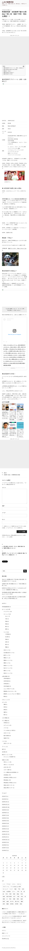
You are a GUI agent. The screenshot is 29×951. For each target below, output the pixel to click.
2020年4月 (4, 823)
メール (4, 512)
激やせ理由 (18, 474)
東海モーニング (7, 665)
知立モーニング (7, 668)
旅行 (3, 749)
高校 (21, 903)
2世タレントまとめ (8, 764)
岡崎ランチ (6, 662)
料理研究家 (14, 474)
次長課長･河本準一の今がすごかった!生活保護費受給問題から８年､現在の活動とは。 (5, 433)
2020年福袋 (6, 678)
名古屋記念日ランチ (8, 652)
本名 (22, 896)
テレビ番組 (4, 720)
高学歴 (16, 903)
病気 (18, 899)
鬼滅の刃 (6, 738)
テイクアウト (7, 611)
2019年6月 (4, 850)
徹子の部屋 (6, 735)
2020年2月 (4, 828)
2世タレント (6, 762)
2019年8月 (4, 845)
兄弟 (23, 889)
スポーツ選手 (7, 769)
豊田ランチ (6, 670)
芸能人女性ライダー (8, 785)
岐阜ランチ (6, 655)
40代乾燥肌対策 (5, 606)
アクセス (9, 884)
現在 (10, 899)
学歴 (10, 894)
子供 (7, 894)
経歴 (4, 901)
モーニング (6, 614)
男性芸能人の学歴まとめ (9, 782)
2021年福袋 (6, 686)
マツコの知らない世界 (9, 730)
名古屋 (6, 636)
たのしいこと (5, 699)
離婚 (8, 903)
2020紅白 (6, 722)
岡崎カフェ (6, 657)
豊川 (6, 626)
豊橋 (6, 647)
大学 (18, 891)
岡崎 (5, 704)
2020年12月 (4, 801)
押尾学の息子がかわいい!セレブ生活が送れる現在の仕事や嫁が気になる (12, 432)
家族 (18, 894)
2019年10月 (4, 839)
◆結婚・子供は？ (7, 71)
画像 (14, 899)
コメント (4, 487)
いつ (4, 884)
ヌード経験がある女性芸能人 (10, 772)
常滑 (5, 707)
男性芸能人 (6, 780)
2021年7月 (4, 796)
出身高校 (9, 891)
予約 (19, 889)
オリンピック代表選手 (9, 756)
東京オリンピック (6, 754)
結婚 (8, 901)
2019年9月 (4, 842)
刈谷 (6, 618)
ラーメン (4, 746)
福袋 (22, 899)
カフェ (3, 702)
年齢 (4, 896)
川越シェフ (10, 474)
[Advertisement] (14, 50)
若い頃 (11, 901)
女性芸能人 (6, 774)
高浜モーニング (7, 673)
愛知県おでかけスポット (9, 691)
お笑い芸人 (6, 767)
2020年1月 (4, 831)
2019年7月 (4, 847)
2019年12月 (4, 834)
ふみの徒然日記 (8, 2)
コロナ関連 (4, 717)
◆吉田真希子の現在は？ (9, 72)
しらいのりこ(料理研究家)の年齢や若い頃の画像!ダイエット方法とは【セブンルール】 (5, 415)
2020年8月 (4, 812)
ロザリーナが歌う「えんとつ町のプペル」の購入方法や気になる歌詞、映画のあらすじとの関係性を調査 (12, 415)
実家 (14, 894)
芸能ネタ (5, 472)
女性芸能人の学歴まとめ (9, 777)
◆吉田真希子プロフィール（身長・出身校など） (14, 67)
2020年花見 (6, 681)
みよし (6, 616)
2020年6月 (4, 818)
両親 (15, 889)
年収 (22, 894)
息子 (14, 896)
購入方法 (17, 901)
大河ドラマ (6, 733)
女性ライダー (7, 743)
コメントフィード (6, 935)
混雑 (4, 899)
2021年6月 (4, 799)
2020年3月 (4, 826)
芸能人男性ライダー (8, 787)
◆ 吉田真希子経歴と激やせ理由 (10, 69)
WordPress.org (5, 938)
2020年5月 (4, 820)
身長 (4, 903)
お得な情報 (4, 676)
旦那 (18, 896)
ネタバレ (19, 884)
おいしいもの (5, 609)
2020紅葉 (6, 683)
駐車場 (11, 903)
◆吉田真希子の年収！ (8, 73)
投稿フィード (5, 933)
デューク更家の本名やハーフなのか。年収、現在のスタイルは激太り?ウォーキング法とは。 (20, 433)
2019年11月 (4, 837)
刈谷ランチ (6, 650)
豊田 (6, 629)
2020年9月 (4, 809)
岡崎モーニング (7, 660)
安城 (6, 621)
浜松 (6, 641)
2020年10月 (4, 807)
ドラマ (5, 727)
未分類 (3, 751)
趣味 (22, 901)
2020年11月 (4, 804)
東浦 (6, 624)
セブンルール (7, 725)
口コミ (13, 891)
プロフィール (6, 886)
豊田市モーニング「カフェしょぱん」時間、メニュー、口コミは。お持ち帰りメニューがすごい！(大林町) (20, 415)
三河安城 (7, 634)
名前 (3, 505)
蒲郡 (5, 712)
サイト (3, 519)
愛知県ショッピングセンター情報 (11, 693)
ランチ (5, 632)
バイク (3, 741)
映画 (5, 696)
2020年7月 (4, 815)
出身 (4, 891)
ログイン (4, 930)
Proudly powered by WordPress (9, 947)
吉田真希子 (13, 367)
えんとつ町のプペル (8, 688)
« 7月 (3, 876)
